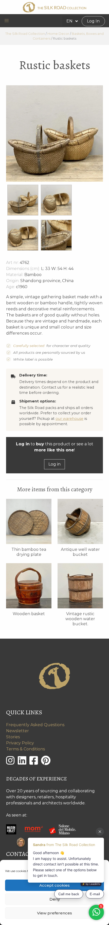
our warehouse (69, 418)
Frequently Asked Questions (35, 724)
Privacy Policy (20, 743)
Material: (14, 274)
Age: (10, 286)
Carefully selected (28, 346)
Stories (13, 736)
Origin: (12, 280)
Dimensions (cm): (23, 268)
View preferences (54, 913)
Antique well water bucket (80, 552)
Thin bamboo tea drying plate (28, 552)
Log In (93, 21)
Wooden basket (29, 613)
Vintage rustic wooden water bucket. (80, 618)
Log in (54, 464)
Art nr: (12, 262)
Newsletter (17, 730)
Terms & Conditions (25, 749)
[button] (6, 20)
